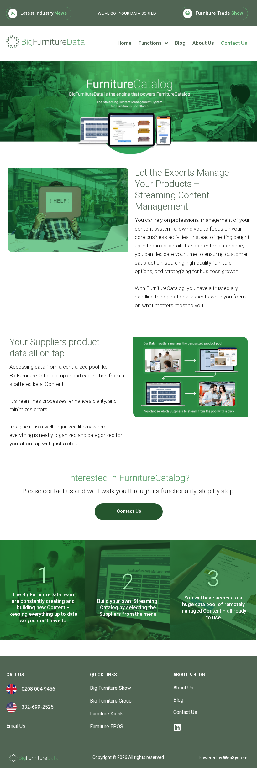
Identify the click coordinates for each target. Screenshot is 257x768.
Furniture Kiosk (106, 714)
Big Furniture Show (110, 688)
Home (125, 43)
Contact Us (234, 43)
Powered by (223, 757)
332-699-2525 (35, 707)
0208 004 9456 (38, 689)
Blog (180, 43)
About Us (203, 43)
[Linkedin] (177, 727)
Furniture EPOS (106, 726)
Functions (150, 43)
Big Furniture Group (111, 701)
